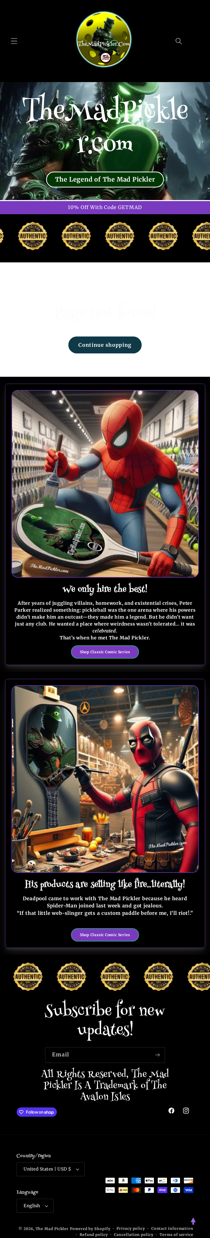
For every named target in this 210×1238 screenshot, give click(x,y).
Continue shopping (104, 345)
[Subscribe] (157, 1055)
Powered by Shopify (90, 1228)
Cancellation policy (133, 1234)
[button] (14, 41)
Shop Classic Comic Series (105, 652)
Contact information (172, 1228)
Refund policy (94, 1234)
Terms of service (176, 1234)
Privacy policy (131, 1228)
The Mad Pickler (52, 1228)
